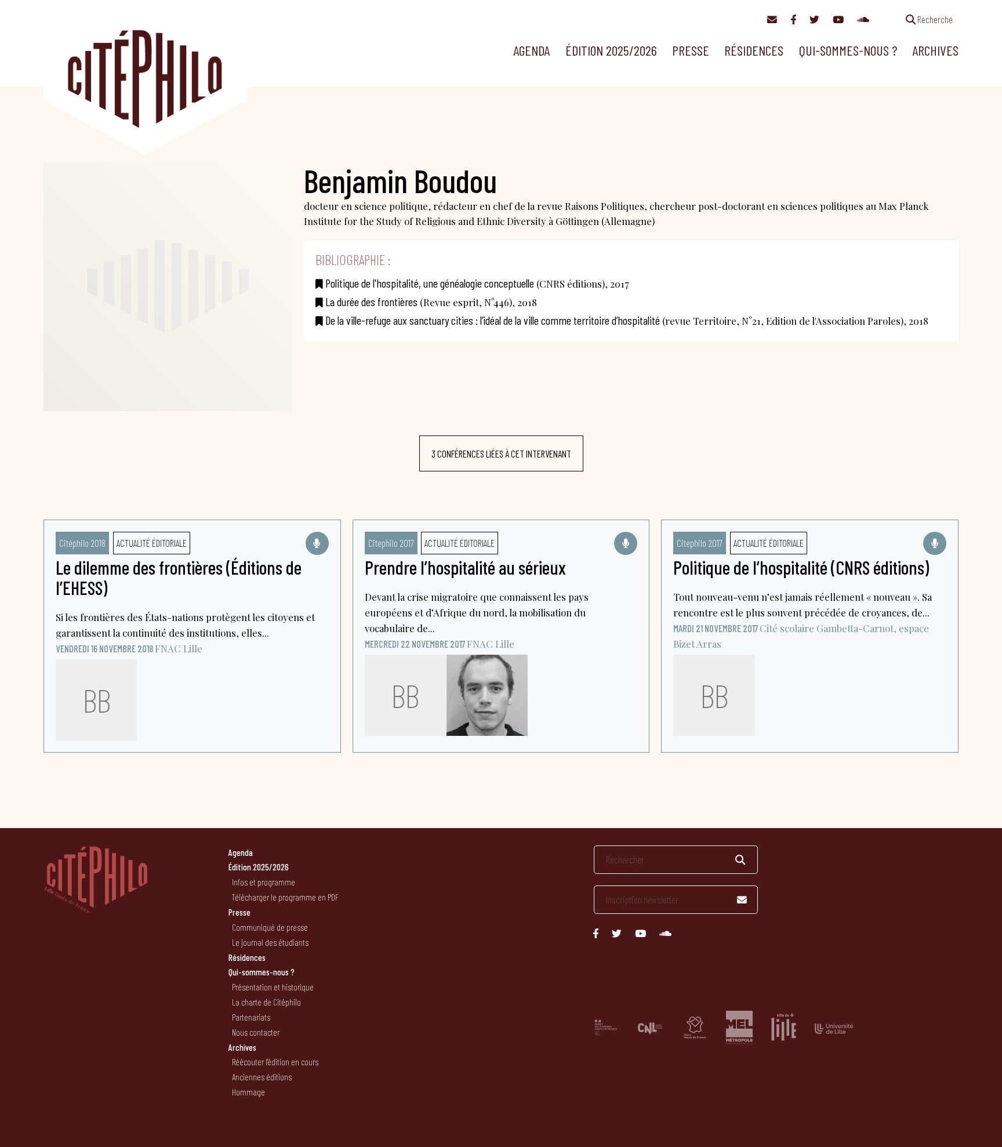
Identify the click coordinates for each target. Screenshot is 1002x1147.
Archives (935, 50)
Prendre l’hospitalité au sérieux (465, 567)
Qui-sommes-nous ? (848, 50)
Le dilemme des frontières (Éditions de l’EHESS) (179, 577)
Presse (690, 50)
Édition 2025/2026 (611, 50)
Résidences (753, 50)
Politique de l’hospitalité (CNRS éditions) (801, 567)
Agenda (531, 50)
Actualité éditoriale (152, 543)
